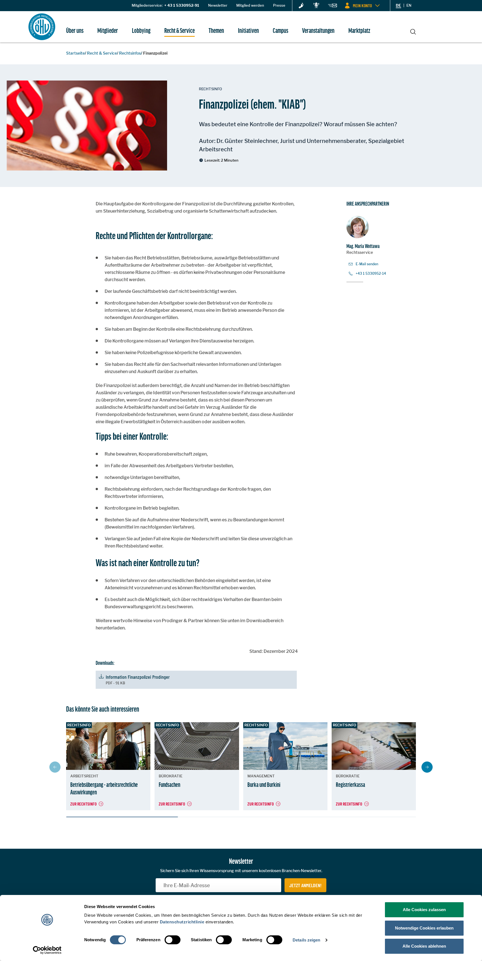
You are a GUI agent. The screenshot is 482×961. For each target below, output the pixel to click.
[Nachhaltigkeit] (301, 6)
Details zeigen (306, 940)
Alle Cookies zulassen (424, 909)
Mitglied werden (250, 5)
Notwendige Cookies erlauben (424, 928)
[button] (427, 767)
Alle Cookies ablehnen (424, 946)
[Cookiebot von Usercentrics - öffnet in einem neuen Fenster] (47, 950)
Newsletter (217, 5)
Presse (279, 5)
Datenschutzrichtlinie (182, 921)
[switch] (172, 939)
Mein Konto (362, 5)
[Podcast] (316, 5)
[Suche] (413, 31)
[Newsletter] (332, 6)
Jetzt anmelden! (305, 885)
